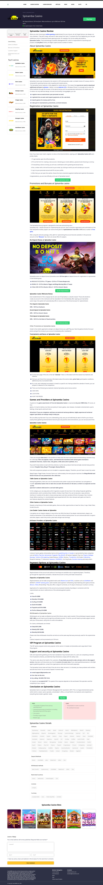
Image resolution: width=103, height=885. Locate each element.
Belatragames (74, 730)
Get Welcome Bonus (62, 323)
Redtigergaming (42, 748)
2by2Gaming (35, 730)
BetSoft (63, 555)
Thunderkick (72, 557)
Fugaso (65, 736)
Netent (66, 742)
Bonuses (41, 237)
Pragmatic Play (56, 555)
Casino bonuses (47, 4)
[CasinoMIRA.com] (8, 4)
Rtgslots (57, 748)
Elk (88, 733)
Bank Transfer (35, 769)
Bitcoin (32, 585)
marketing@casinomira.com (73, 873)
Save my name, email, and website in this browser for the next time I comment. (31, 859)
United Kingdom (49, 778)
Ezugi (60, 736)
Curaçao (34, 787)
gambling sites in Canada (66, 553)
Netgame (72, 742)
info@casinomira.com (71, 872)
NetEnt (36, 555)
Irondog (67, 739)
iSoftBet (61, 557)
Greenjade (90, 736)
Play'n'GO (46, 745)
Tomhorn (38, 557)
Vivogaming (64, 751)
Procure (74, 745)
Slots (79, 4)
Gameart (72, 736)
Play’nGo (41, 555)
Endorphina (86, 557)
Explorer (54, 736)
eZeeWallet (87, 581)
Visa (65, 760)
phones (46, 87)
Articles (58, 4)
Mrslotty (60, 742)
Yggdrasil (78, 751)
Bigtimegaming (35, 733)
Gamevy (78, 736)
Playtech (59, 745)
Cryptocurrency (44, 769)
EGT (84, 733)
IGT (62, 739)
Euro (43, 797)
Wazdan (72, 751)
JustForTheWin (81, 739)
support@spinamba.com (43, 672)
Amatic (49, 730)
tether (59, 760)
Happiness (49, 739)
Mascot (39, 742)
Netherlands (40, 778)
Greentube (34, 739)
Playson (85, 555)
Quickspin (89, 745)
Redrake (34, 748)
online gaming (50, 34)
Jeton (47, 583)
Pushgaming (81, 745)
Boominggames (51, 733)
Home (24, 4)
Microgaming (45, 557)
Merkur (45, 742)
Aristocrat (61, 730)
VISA (71, 581)
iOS (65, 87)
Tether (36, 585)
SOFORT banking (40, 583)
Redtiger (90, 555)
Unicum (57, 751)
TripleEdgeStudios (43, 751)
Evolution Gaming (77, 559)
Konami (34, 742)
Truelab (52, 751)
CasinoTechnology (69, 733)
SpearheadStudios (65, 748)
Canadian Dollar (35, 797)
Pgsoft (33, 745)
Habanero (52, 559)
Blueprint (44, 733)
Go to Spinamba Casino (62, 180)
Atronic (67, 730)
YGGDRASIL (59, 559)
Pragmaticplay (67, 745)
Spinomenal (48, 555)
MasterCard (64, 581)
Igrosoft (56, 739)
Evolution (42, 736)
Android (61, 87)
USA (57, 778)
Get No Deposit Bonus (63, 290)
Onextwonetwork (81, 742)
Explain (48, 736)
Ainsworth (42, 730)
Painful (89, 742)
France (33, 778)
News (65, 4)
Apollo (54, 730)
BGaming (88, 730)
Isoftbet (73, 739)
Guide (72, 4)
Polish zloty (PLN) (50, 797)
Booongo (32, 557)
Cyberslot (78, 733)
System (82, 748)
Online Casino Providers (57, 879)
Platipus (39, 745)
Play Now (89, 19)
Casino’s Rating (34, 4)
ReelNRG (50, 748)
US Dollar (59, 797)
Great (84, 736)
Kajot (88, 739)
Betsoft (81, 730)
